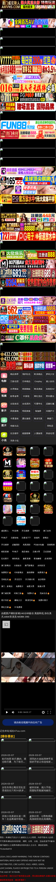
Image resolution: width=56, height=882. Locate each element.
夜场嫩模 (37, 558)
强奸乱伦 (26, 374)
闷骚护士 (50, 411)
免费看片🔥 (6, 572)
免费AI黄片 (43, 600)
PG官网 (15, 530)
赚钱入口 (18, 600)
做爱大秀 (30, 586)
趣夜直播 (26, 558)
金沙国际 (42, 579)
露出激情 (26, 418)
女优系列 (26, 403)
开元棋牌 (25, 530)
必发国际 (48, 558)
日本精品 (26, 381)
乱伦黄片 (5, 558)
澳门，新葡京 (7, 586)
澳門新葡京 (29, 565)
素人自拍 (50, 381)
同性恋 (50, 425)
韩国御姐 (26, 388)
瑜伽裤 (38, 411)
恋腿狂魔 (50, 403)
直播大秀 (41, 586)
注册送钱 (15, 537)
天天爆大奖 (30, 579)
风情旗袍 (14, 411)
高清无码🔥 (30, 600)
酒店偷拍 (25, 551)
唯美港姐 (38, 388)
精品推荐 (14, 374)
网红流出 (38, 396)
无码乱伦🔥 (6, 579)
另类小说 (14, 440)
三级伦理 (14, 381)
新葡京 (46, 537)
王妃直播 (47, 551)
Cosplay (38, 381)
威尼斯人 (5, 530)
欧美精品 (38, 374)
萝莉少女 (50, 374)
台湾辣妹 (14, 388)
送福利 (37, 537)
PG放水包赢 (39, 544)
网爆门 (50, 418)
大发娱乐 (18, 565)
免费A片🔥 (32, 593)
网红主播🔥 (6, 607)
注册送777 (26, 537)
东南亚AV (50, 388)
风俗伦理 (50, 433)
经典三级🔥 (19, 593)
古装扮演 (14, 403)
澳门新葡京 (6, 565)
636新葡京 (18, 572)
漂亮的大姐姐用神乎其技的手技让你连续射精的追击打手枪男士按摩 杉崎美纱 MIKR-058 (41, 763)
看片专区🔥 (6, 600)
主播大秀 (36, 551)
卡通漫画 (14, 418)
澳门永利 (47, 530)
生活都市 (14, 433)
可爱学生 (38, 403)
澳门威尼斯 (6, 593)
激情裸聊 (30, 572)
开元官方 (18, 579)
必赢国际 (16, 544)
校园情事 (26, 433)
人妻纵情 (38, 433)
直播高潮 (51, 544)
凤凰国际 (26, 544)
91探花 (26, 396)
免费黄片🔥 (42, 572)
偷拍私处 (16, 558)
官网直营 (36, 530)
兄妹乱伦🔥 (45, 593)
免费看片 (19, 586)
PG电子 (4, 537)
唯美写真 (38, 418)
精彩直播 (5, 551)
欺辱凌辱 (14, 396)
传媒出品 (14, 425)
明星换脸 (26, 411)
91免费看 (18, 607)
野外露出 (50, 396)
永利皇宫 (41, 565)
